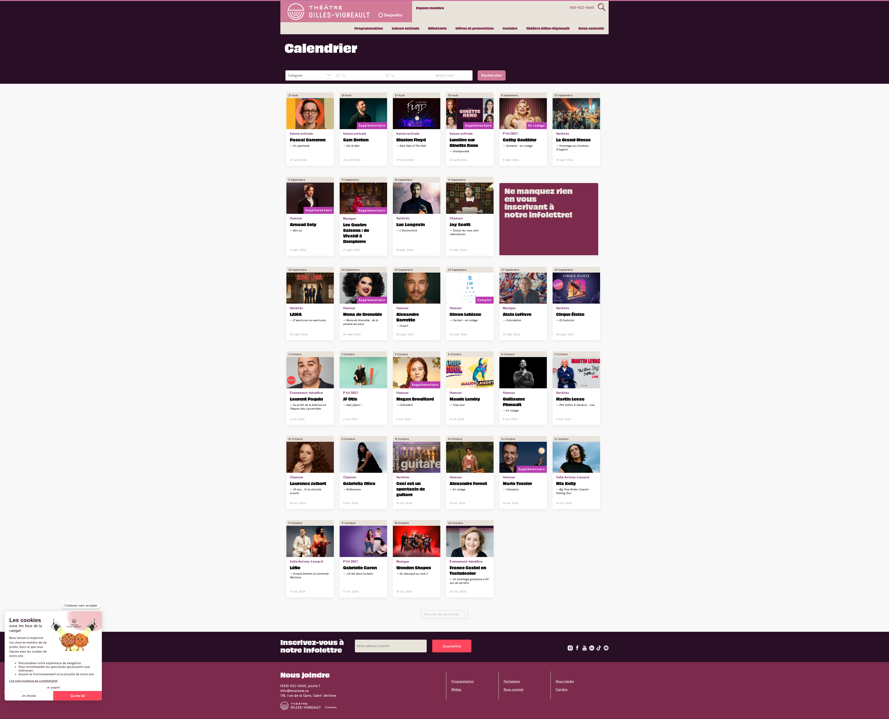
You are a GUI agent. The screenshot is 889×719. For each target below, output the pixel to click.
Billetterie (437, 28)
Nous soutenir (591, 28)
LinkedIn (591, 648)
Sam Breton (356, 139)
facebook (577, 648)
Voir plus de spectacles (441, 614)
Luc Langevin (410, 224)
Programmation (368, 28)
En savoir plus (307, 158)
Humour (296, 218)
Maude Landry (465, 398)
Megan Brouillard (415, 398)
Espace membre (430, 8)
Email (606, 648)
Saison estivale (405, 28)
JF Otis (350, 398)
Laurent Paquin (306, 398)
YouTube (584, 648)
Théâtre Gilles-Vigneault (548, 28)
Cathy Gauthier (519, 139)
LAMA (296, 314)
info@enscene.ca (294, 690)
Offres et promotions (474, 28)
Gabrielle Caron (360, 567)
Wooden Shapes (413, 567)
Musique (349, 218)
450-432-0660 (582, 7)
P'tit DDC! (510, 133)
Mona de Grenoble (362, 314)
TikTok (598, 648)
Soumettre (452, 646)
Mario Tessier (517, 483)
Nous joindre (565, 681)
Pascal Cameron (308, 139)
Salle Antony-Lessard (572, 477)
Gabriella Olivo (359, 483)
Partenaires (512, 681)
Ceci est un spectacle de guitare (410, 489)
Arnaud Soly (303, 224)
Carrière (561, 689)
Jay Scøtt (460, 224)
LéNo (295, 567)
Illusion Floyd (411, 139)
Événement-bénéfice (306, 393)
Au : (393, 75)
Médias (456, 689)
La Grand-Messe (573, 139)
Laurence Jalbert (308, 483)
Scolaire (510, 28)
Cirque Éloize (570, 314)
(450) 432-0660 (293, 686)
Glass (602, 7)
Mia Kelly (566, 483)
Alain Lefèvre (517, 314)
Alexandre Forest (468, 483)
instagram (570, 648)
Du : (344, 75)
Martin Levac (570, 398)
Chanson (456, 218)
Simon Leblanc (465, 314)
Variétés (562, 133)
